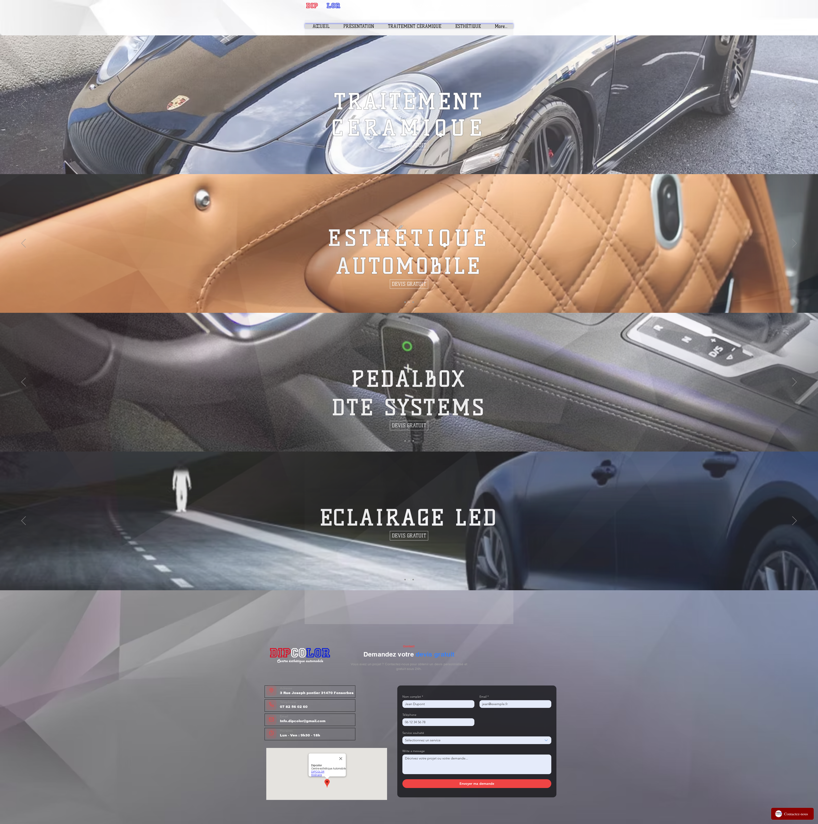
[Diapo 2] (409, 163)
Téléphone (409, 715)
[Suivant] (794, 105)
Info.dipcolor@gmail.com (302, 721)
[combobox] (476, 740)
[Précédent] (23, 105)
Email (484, 696)
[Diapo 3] (413, 163)
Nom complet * (412, 696)
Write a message (413, 751)
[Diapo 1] (405, 163)
